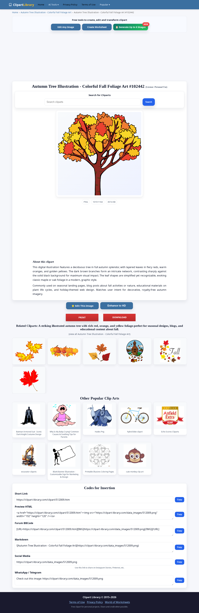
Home (41, 4)
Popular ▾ (105, 4)
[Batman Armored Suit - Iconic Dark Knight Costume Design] (29, 415)
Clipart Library (92, 597)
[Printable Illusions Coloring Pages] (99, 455)
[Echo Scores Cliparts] (170, 415)
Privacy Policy (70, 4)
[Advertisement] (99, 57)
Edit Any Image (66, 27)
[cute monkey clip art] (135, 455)
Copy (179, 499)
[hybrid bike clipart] (135, 415)
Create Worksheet (97, 27)
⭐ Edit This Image (82, 305)
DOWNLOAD (119, 317)
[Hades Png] (99, 415)
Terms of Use (88, 4)
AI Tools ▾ (54, 4)
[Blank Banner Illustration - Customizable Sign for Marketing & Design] (64, 455)
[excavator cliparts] (29, 455)
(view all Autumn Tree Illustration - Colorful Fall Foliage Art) (99, 334)
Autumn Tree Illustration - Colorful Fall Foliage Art (46, 12)
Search (148, 102)
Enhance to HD (116, 305)
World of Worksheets (117, 602)
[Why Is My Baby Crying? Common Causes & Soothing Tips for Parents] (64, 415)
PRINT (82, 317)
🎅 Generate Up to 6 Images (132, 26)
